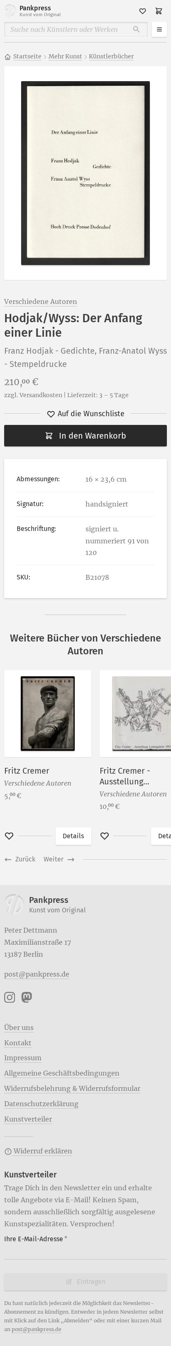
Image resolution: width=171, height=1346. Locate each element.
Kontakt (18, 1043)
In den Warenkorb (92, 436)
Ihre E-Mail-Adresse (35, 1239)
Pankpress (40, 10)
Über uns (19, 1027)
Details (73, 836)
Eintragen (91, 1282)
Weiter (54, 859)
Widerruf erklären (42, 1151)
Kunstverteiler (28, 1119)
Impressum (23, 1058)
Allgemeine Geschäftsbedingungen (62, 1073)
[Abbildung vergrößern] (85, 173)
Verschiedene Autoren (40, 301)
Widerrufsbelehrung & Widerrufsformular (72, 1088)
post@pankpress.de (36, 974)
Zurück (25, 859)
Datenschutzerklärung (41, 1104)
